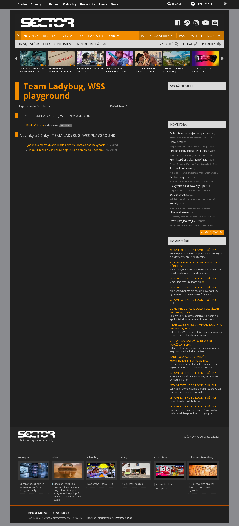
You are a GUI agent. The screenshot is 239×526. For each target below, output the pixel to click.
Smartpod (38, 4)
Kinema (54, 4)
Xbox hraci (176, 142)
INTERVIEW (64, 44)
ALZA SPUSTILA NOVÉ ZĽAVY (202, 70)
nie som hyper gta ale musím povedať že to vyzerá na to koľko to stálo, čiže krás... (194, 292)
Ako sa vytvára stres (132, 483)
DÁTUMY (100, 44)
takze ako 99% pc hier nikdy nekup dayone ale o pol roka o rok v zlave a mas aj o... (196, 333)
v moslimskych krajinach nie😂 (187, 282)
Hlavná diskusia (179, 212)
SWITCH (195, 35)
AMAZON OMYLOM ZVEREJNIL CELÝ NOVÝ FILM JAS (32, 71)
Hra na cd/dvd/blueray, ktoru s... (190, 150)
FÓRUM (113, 35)
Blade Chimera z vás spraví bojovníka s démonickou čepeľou (65, 150)
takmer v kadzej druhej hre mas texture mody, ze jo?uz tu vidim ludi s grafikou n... (196, 349)
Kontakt (65, 512)
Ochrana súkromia (38, 512)
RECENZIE (50, 35)
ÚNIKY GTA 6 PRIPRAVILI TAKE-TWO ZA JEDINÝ (117, 71)
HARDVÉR (95, 35)
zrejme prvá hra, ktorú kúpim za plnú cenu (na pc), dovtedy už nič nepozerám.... (196, 255)
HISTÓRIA (34, 44)
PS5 (182, 35)
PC (143, 35)
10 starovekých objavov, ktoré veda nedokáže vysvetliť (202, 487)
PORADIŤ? (208, 44)
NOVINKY (30, 35)
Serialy (174, 203)
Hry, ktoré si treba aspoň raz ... (190, 159)
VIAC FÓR (218, 232)
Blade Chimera (35, 125)
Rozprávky (87, 4)
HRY (80, 35)
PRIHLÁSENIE (205, 4)
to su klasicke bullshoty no (185, 401)
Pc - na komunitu (180, 168)
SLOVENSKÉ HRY (83, 44)
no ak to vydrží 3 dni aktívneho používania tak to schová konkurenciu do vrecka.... (195, 271)
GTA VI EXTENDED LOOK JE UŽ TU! (146, 70)
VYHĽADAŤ (166, 44)
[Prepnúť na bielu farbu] (225, 3)
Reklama (54, 512)
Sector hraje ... (179, 177)
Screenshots (178, 194)
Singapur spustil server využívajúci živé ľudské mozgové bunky (32, 487)
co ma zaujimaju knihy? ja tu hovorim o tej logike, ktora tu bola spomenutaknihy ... (193, 365)
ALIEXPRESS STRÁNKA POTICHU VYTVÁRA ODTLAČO (60, 71)
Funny (103, 4)
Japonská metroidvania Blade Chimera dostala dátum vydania (66, 145)
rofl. (172, 303)
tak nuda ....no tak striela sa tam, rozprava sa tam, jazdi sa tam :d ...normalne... (195, 390)
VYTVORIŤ (206, 232)
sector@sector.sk (122, 517)
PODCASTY (48, 44)
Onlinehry (70, 4)
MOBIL (212, 35)
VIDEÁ (67, 35)
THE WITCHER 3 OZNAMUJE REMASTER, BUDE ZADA (174, 73)
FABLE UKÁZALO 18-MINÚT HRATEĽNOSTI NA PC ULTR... (189, 358)
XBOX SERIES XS (162, 35)
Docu (114, 4)
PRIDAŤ (187, 44)
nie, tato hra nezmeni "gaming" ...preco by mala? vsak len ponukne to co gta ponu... (193, 411)
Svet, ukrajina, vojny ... (184, 221)
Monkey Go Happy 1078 (100, 483)
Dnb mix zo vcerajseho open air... (191, 133)
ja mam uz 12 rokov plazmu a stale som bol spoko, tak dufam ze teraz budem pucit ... (194, 317)
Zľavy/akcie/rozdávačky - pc (187, 186)
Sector (22, 4)
